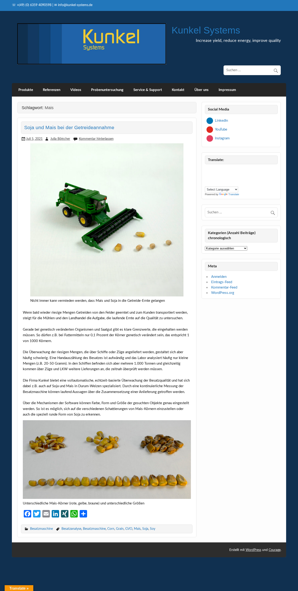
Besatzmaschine (41, 529)
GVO (128, 529)
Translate (233, 194)
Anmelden (219, 277)
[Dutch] (229, 170)
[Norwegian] (229, 176)
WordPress (253, 550)
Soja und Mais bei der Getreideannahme (69, 127)
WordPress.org (222, 293)
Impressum (227, 90)
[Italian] (218, 176)
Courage (275, 550)
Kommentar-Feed (224, 287)
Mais (137, 529)
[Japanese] (224, 176)
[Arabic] (213, 170)
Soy (152, 529)
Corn (110, 529)
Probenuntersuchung (107, 90)
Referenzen (51, 90)
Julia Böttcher (60, 139)
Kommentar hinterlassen (96, 139)
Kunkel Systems (206, 30)
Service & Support (147, 90)
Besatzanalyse (71, 529)
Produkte (25, 90)
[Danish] (224, 170)
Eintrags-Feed (221, 282)
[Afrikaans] (207, 170)
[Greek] (213, 176)
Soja (145, 529)
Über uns (201, 90)
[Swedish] (218, 182)
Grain (120, 529)
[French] (207, 176)
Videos (75, 90)
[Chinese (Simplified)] (218, 170)
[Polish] (235, 176)
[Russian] (207, 182)
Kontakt (178, 90)
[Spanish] (213, 182)
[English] (235, 170)
